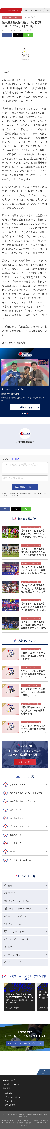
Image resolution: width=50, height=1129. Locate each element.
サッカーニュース (17, 784)
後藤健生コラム (16, 809)
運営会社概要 (10, 1105)
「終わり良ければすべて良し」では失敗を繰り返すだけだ (33, 655)
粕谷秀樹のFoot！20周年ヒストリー (25, 801)
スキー (11, 947)
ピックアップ (14, 962)
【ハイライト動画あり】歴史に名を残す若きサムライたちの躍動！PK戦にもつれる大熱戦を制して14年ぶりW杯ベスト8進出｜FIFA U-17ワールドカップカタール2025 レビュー (33, 551)
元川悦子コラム (16, 818)
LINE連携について (9, 1084)
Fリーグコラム (16, 851)
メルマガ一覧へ (25, 762)
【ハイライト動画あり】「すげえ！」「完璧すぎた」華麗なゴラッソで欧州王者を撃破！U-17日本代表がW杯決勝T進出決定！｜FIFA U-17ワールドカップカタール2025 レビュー (33, 588)
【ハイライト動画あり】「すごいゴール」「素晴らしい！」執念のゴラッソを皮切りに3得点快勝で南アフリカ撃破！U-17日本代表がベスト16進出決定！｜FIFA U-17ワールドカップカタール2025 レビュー (33, 570)
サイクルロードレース (32, 10)
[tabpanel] (25, 385)
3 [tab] (27, 413)
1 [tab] (22, 413)
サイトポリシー (11, 1101)
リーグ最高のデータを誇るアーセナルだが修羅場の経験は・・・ (33, 692)
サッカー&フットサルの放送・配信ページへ (25, 1043)
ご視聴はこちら (25, 407)
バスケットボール (17, 931)
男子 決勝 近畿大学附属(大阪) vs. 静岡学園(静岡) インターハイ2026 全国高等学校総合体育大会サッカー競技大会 (19, 995)
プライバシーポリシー (13, 1097)
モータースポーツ (17, 916)
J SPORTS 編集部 (25, 30)
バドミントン (14, 954)
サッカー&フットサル (11, 10)
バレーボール (14, 924)
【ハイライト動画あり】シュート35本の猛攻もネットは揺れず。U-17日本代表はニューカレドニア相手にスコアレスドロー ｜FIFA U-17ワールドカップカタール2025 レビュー (33, 606)
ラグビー (12, 893)
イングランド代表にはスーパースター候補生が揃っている (33, 728)
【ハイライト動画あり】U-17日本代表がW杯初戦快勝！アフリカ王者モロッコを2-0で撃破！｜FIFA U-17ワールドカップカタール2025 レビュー (33, 624)
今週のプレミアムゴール (20, 860)
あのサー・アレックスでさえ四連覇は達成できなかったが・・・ (33, 673)
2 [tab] (25, 413)
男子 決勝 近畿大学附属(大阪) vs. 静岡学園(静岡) (19, 1001)
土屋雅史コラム (16, 834)
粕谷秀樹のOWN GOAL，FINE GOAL (26, 793)
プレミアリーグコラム (19, 826)
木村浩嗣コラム (16, 843)
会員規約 (8, 1093)
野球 (10, 885)
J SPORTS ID (8, 1080)
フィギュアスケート (19, 939)
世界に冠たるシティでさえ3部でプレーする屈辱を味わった (33, 710)
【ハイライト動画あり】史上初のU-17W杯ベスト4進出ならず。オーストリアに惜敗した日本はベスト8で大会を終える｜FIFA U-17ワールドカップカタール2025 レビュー (33, 533)
